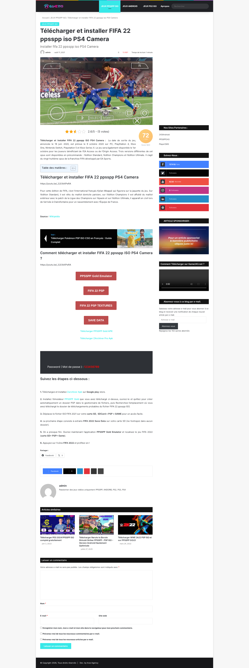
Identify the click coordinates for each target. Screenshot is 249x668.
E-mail (44, 616)
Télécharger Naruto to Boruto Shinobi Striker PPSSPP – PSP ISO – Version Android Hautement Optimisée (96, 541)
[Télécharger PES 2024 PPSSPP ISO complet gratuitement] (57, 525)
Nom (43, 603)
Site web (103, 616)
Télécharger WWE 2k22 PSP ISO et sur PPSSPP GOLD (135, 538)
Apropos (165, 6)
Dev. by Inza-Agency (89, 663)
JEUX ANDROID (129, 6)
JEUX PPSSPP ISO (109, 6)
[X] (67, 494)
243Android (164, 134)
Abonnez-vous (168, 326)
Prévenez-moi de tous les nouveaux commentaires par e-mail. (71, 634)
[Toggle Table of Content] (71, 168)
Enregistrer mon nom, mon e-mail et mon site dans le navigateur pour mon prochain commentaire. (88, 628)
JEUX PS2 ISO (150, 6)
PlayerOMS (164, 144)
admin (48, 52)
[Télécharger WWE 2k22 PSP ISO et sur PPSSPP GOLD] (135, 525)
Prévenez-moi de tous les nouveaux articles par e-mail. (68, 639)
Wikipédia (54, 216)
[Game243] (53, 6)
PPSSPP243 (164, 139)
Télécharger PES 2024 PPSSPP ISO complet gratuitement (57, 538)
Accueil (45, 18)
